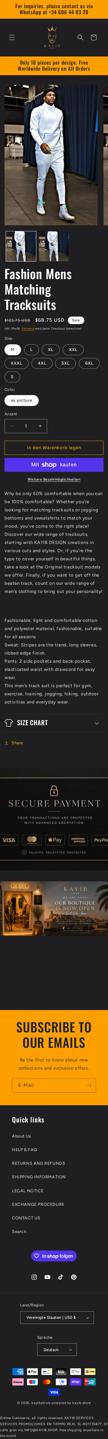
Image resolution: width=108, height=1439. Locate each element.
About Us (21, 1136)
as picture (21, 400)
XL (50, 349)
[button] (12, 37)
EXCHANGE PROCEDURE (38, 1204)
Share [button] (17, 742)
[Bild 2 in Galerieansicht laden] (54, 246)
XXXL (16, 363)
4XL (42, 363)
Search (19, 1231)
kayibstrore (41, 1403)
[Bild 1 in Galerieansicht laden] (21, 246)
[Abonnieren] (89, 1085)
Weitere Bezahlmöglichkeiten (54, 479)
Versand (28, 328)
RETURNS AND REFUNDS (38, 1163)
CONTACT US (26, 1218)
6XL (89, 363)
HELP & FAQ (24, 1149)
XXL (73, 349)
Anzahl (10, 414)
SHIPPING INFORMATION (39, 1177)
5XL (66, 363)
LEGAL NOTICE (28, 1190)
